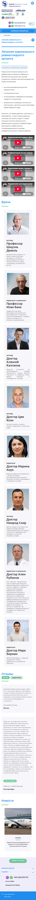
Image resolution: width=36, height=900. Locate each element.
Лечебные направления (19, 31)
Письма (5, 677)
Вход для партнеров (13, 885)
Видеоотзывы (16, 677)
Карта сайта (7, 896)
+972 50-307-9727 (20, 23)
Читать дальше (10, 781)
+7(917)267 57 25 (19, 26)
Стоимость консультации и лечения (14, 67)
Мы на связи (10, 881)
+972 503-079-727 (20, 877)
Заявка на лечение (18, 860)
